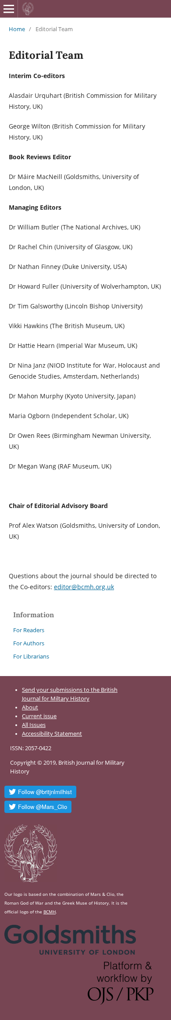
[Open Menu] (9, 9)
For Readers (28, 630)
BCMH (49, 912)
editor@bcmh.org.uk (84, 587)
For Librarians (31, 656)
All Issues (34, 725)
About (30, 707)
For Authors (28, 643)
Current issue (39, 716)
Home (17, 29)
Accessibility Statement (52, 733)
